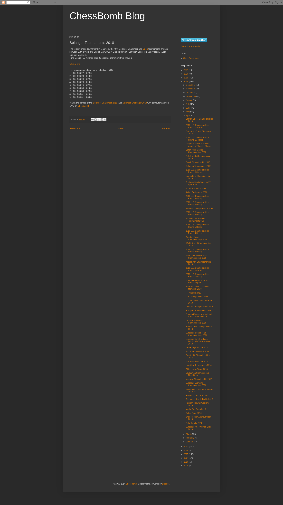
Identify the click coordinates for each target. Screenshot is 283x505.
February (190, 438)
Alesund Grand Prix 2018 (197, 395)
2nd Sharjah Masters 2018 (197, 351)
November (191, 89)
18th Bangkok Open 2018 (197, 347)
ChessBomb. (84, 106)
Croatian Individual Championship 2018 (196, 321)
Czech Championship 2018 (198, 162)
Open (145, 49)
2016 (186, 450)
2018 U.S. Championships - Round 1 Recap (198, 275)
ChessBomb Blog (107, 15)
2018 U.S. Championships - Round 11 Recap (198, 126)
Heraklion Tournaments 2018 (199, 365)
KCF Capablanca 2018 (196, 188)
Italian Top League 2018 (196, 192)
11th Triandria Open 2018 (197, 361)
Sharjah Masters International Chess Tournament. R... (199, 315)
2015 (186, 454)
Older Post (165, 128)
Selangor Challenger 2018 (105, 103)
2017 (186, 446)
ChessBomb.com (190, 58)
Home (120, 128)
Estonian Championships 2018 (199, 208)
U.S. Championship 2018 (197, 296)
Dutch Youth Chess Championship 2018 (196, 151)
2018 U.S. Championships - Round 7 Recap (198, 203)
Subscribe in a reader (190, 46)
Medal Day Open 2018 (196, 409)
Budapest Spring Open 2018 (198, 310)
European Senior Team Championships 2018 (196, 334)
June (188, 108)
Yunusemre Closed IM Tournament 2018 (195, 219)
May (188, 112)
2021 (186, 70)
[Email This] (92, 119)
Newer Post (75, 128)
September (191, 96)
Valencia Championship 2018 (199, 379)
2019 (186, 78)
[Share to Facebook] (101, 119)
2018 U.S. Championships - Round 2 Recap (198, 269)
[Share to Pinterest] (104, 119)
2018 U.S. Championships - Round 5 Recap (198, 226)
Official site (74, 64)
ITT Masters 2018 (193, 293)
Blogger (165, 484)
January (190, 442)
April (188, 115)
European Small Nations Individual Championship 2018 (198, 341)
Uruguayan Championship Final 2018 (197, 374)
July (188, 104)
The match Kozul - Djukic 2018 (199, 399)
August (189, 100)
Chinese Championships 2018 (199, 306)
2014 (186, 458)
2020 (186, 74)
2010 (186, 462)
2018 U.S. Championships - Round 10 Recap (198, 138)
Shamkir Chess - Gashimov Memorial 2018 (198, 288)
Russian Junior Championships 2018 (196, 238)
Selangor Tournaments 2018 (198, 166)
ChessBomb (131, 484)
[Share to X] (98, 119)
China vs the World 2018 (197, 369)
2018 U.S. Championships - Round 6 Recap (198, 213)
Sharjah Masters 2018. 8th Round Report (197, 281)
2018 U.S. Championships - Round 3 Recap (198, 250)
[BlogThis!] (95, 119)
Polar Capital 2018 (194, 423)
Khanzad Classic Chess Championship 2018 (196, 257)
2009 (186, 466)
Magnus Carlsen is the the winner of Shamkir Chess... (199, 145)
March (189, 434)
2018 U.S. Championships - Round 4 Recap (198, 232)
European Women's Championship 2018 (196, 384)
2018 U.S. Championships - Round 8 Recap (198, 171)
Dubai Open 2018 (194, 413)
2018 (186, 81)
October (190, 92)
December (191, 85)
